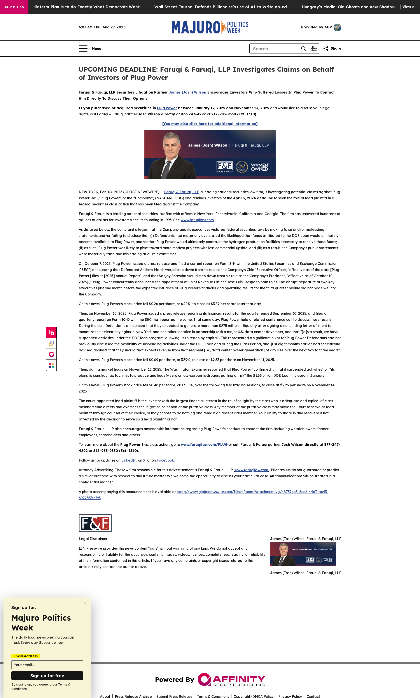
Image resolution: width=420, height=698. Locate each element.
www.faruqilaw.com (197, 220)
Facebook (165, 460)
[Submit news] (51, 332)
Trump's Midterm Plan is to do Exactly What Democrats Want (77, 6)
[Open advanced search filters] (314, 48)
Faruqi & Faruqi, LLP (181, 192)
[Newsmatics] (51, 365)
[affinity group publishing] (51, 354)
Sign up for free (47, 675)
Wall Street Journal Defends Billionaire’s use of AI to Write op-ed (220, 6)
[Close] (85, 603)
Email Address (26, 656)
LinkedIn (128, 460)
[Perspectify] (51, 343)
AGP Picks (14, 7)
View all (409, 7)
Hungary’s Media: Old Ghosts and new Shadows (349, 6)
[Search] (303, 48)
